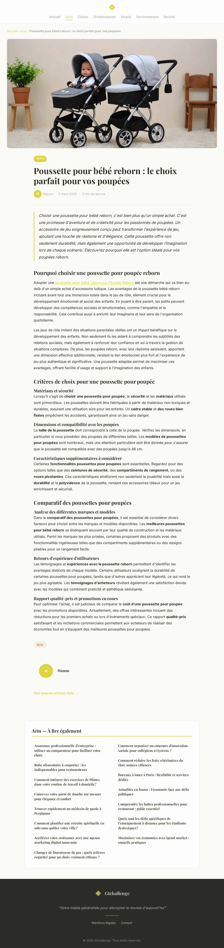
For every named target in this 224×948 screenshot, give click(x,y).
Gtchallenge (117, 893)
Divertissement (104, 17)
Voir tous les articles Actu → (56, 693)
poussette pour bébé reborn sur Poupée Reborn (94, 282)
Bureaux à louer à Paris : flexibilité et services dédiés (153, 777)
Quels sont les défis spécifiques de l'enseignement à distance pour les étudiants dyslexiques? (152, 823)
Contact (126, 923)
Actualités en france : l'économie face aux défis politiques (153, 791)
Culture (83, 17)
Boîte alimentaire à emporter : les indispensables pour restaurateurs (60, 767)
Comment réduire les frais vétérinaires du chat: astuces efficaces (150, 762)
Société (169, 17)
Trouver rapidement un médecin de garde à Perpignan (67, 811)
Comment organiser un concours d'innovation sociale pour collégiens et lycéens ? (153, 748)
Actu (69, 17)
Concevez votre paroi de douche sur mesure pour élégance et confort (67, 796)
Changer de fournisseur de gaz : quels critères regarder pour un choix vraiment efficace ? (69, 854)
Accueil (54, 17)
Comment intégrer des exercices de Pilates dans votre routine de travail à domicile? (67, 781)
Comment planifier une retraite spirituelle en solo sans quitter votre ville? (69, 825)
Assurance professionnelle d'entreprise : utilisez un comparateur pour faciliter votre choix (67, 750)
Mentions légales (104, 923)
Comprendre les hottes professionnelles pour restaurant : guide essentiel (152, 806)
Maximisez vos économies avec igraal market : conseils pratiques (153, 840)
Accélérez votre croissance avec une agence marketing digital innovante (67, 840)
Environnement (147, 17)
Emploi (126, 17)
